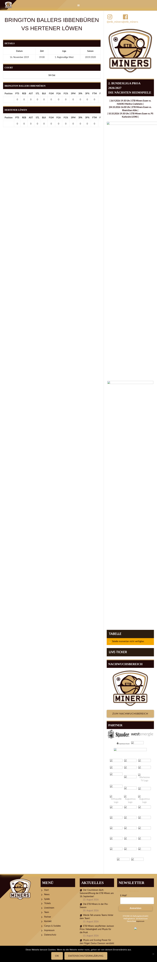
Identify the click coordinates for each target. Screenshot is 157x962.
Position (9, 94)
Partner (47, 917)
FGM (51, 94)
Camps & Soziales (52, 926)
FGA (58, 94)
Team (46, 912)
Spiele (47, 899)
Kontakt (48, 921)
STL (37, 94)
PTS (17, 94)
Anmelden (135, 908)
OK (57, 956)
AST (31, 94)
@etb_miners (114, 22)
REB (24, 94)
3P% (87, 94)
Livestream (49, 908)
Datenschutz (50, 935)
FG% (66, 94)
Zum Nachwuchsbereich (130, 713)
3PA (80, 94)
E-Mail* (123, 896)
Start (46, 890)
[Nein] (153, 953)
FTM (94, 94)
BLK (44, 94)
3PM (73, 94)
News (47, 894)
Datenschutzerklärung (85, 956)
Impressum (49, 930)
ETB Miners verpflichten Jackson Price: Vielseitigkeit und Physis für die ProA (97, 929)
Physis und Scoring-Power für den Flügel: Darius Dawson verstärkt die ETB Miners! (97, 943)
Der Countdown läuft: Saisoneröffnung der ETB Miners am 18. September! (97, 893)
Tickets (47, 903)
